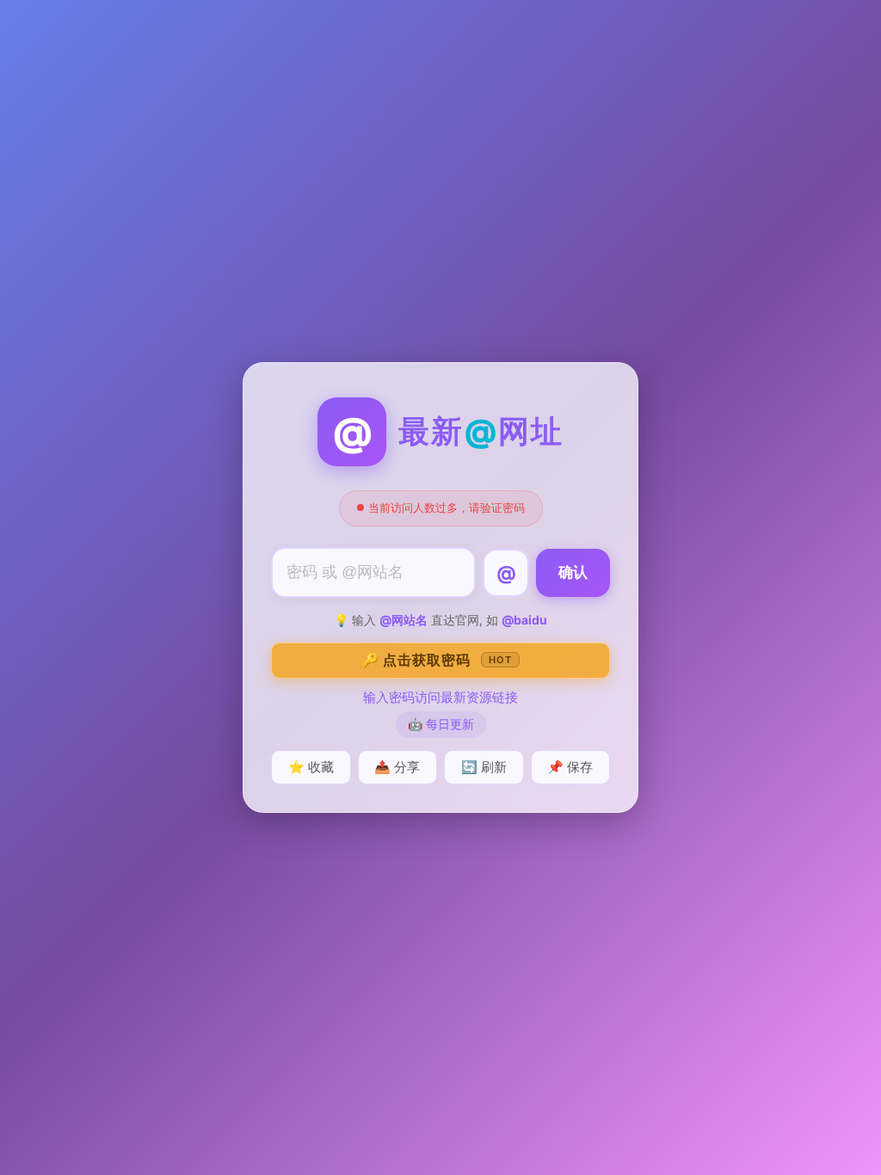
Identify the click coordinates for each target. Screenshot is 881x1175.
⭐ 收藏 (311, 767)
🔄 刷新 (484, 767)
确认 (573, 572)
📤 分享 (397, 767)
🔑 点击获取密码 (436, 659)
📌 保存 (570, 767)
